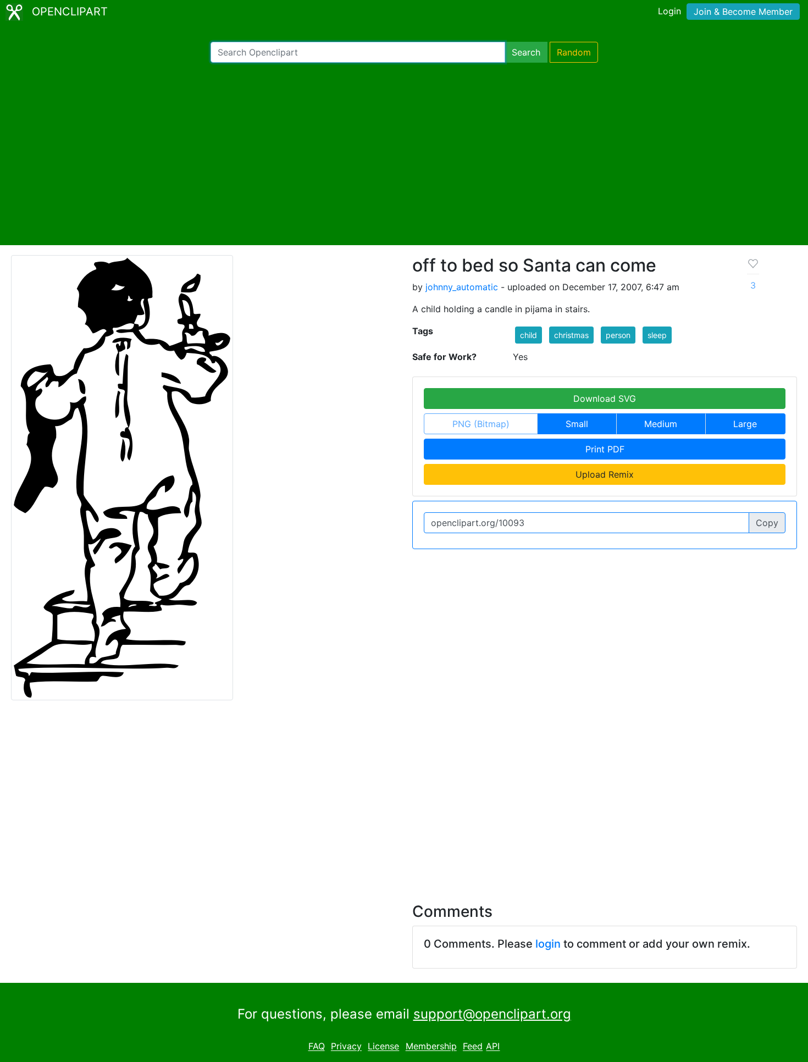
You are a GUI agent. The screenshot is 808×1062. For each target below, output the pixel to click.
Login (669, 10)
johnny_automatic (461, 286)
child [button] (528, 335)
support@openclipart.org (492, 1014)
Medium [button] (660, 423)
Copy (767, 522)
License (383, 1046)
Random (574, 52)
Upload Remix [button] (604, 474)
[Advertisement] (404, 154)
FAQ (316, 1046)
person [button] (618, 335)
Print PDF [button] (604, 449)
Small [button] (577, 423)
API (493, 1046)
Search (526, 52)
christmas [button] (571, 335)
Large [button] (745, 423)
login (548, 943)
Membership (431, 1046)
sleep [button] (657, 335)
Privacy (346, 1046)
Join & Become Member (743, 11)
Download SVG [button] (604, 398)
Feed (473, 1046)
